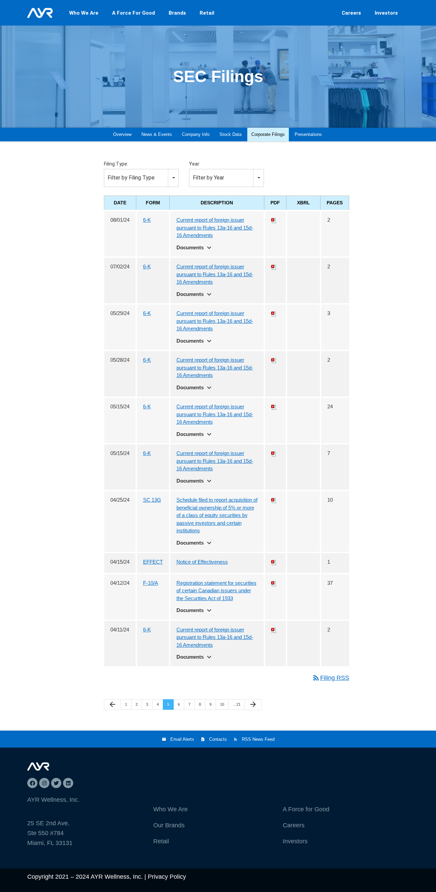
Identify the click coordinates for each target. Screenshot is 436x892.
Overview (122, 134)
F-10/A (150, 583)
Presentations (308, 134)
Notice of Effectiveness (202, 562)
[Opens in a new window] (32, 783)
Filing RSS (330, 677)
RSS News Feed (258, 739)
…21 (236, 704)
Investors (386, 13)
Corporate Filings (268, 134)
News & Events (156, 134)
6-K (147, 220)
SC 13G (152, 500)
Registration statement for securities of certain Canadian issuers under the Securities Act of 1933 (216, 590)
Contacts (218, 739)
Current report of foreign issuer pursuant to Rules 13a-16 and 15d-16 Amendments (214, 227)
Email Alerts (182, 739)
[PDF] (274, 220)
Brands (177, 13)
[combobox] (141, 178)
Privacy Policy (167, 876)
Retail (207, 13)
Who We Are (83, 13)
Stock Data (230, 134)
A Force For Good (133, 13)
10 (222, 704)
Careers (351, 13)
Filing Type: (116, 163)
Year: (194, 163)
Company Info (195, 134)
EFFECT (153, 562)
